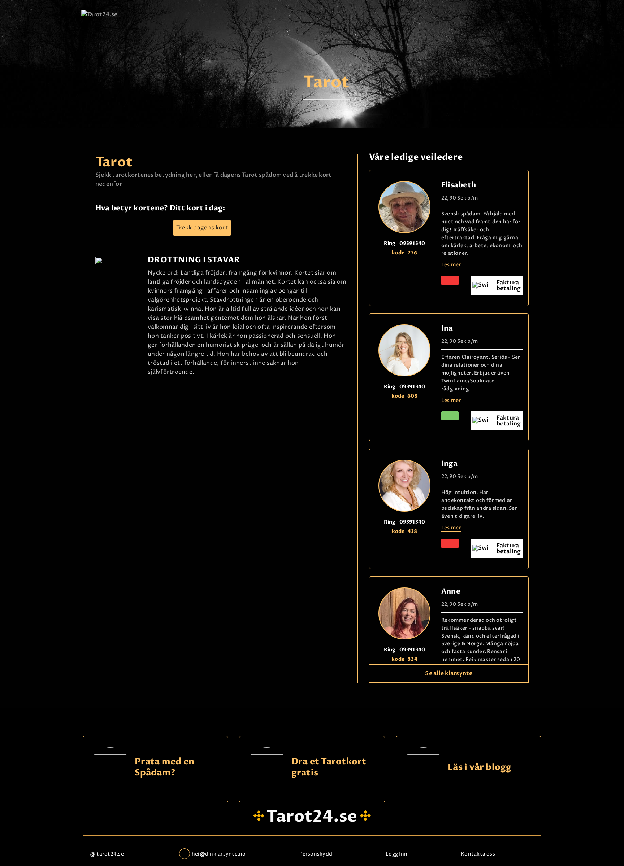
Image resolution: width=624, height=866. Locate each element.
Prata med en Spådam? (164, 767)
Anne (450, 591)
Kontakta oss (478, 853)
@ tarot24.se (107, 853)
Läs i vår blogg (480, 767)
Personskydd (316, 853)
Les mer (451, 264)
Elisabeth (458, 185)
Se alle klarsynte (448, 673)
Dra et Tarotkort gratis (329, 767)
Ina (447, 328)
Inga (449, 463)
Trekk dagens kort (202, 228)
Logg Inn (396, 853)
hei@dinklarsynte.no (219, 853)
